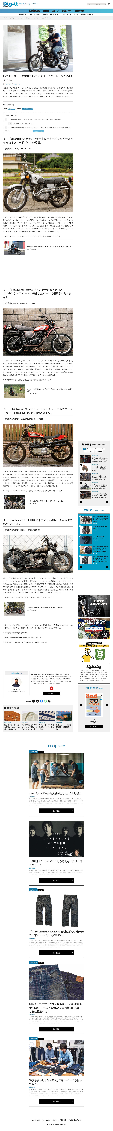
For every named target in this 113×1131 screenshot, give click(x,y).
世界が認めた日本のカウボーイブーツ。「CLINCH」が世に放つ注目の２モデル (100, 459)
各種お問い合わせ (75, 1120)
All (84, 448)
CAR (30, 14)
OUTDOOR (67, 14)
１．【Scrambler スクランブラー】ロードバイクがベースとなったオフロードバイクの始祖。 (34, 119)
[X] (109, 4)
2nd (96, 448)
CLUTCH (101, 448)
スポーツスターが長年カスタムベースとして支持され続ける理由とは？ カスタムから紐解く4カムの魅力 (100, 487)
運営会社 (63, 1120)
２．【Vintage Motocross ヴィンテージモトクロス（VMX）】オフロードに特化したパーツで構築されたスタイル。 (38, 129)
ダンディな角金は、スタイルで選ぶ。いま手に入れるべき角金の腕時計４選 (100, 477)
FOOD (76, 14)
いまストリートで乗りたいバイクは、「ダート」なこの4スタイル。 (34, 18)
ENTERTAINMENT (87, 14)
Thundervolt (99, 451)
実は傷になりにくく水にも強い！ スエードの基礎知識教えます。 (12, 727)
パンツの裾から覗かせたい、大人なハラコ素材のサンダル (100, 468)
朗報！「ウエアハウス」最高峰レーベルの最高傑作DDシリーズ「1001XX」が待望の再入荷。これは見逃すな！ (55, 1008)
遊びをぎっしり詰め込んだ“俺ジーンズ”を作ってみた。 (55, 1082)
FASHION (22, 14)
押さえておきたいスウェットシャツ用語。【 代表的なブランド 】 (29, 727)
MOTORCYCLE (55, 14)
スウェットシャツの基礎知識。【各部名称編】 (63, 727)
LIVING (45, 14)
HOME (5, 18)
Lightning (11, 18)
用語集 (11, 104)
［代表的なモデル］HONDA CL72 (21, 123)
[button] (81, 502)
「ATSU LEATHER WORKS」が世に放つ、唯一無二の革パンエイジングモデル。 (56, 933)
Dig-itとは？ (36, 1120)
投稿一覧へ (51, 693)
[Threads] (37, 701)
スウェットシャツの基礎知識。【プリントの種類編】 (46, 727)
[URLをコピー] (49, 701)
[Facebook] (41, 701)
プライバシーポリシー (50, 1120)
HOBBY (37, 14)
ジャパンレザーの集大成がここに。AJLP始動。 (56, 793)
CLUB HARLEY (89, 451)
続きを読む (56, 811)
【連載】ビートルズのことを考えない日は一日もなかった (55, 863)
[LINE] (45, 701)
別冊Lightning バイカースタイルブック (24, 638)
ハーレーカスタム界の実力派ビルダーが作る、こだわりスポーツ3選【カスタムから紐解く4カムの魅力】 (100, 496)
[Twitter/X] (33, 701)
